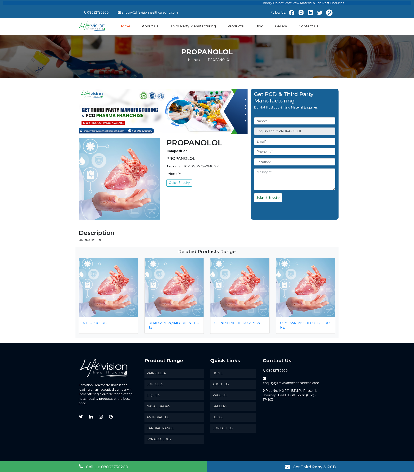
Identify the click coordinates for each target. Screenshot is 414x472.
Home (125, 26)
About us (220, 384)
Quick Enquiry (179, 183)
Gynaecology (159, 439)
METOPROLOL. (95, 323)
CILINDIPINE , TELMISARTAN (237, 323)
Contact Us (308, 26)
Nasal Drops (158, 406)
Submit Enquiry (268, 198)
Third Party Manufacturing (193, 26)
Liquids (153, 395)
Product (220, 395)
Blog (259, 26)
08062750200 (98, 12)
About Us (150, 26)
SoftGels (155, 384)
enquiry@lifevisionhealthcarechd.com (150, 12)
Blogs (218, 417)
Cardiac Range (160, 428)
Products (235, 26)
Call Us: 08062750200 (106, 467)
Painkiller (156, 373)
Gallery (281, 26)
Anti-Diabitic (158, 417)
